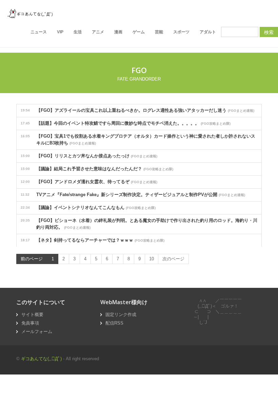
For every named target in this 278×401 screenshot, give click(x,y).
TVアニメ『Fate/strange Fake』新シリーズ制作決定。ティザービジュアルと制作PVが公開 (133, 194)
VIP (60, 32)
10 (151, 258)
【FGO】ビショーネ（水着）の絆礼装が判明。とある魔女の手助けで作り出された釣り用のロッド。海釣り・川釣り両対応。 (139, 224)
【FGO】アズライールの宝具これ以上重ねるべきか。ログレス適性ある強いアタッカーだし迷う (137, 110)
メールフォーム (36, 331)
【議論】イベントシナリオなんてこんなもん (88, 207)
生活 (78, 32)
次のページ (173, 258)
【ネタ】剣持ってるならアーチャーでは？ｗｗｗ (92, 240)
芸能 (159, 32)
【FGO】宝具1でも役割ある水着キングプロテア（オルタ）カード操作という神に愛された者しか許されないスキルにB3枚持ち (138, 139)
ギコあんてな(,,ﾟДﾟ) (41, 358)
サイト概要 (32, 314)
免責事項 (30, 323)
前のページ (32, 258)
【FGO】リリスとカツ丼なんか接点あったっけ (89, 155)
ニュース (39, 32)
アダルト (208, 32)
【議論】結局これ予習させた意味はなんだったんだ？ (97, 168)
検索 (269, 32)
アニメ (98, 32)
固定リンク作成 (120, 314)
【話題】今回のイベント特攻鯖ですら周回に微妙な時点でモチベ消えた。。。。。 (126, 123)
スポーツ (181, 32)
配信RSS (114, 323)
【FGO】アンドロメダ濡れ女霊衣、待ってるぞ (89, 181)
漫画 (118, 32)
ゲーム (139, 32)
